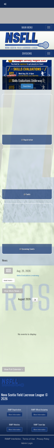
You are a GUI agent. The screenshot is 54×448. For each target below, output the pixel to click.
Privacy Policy (43, 438)
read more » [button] (8, 280)
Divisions (27, 53)
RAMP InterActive (13, 438)
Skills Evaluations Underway (28, 275)
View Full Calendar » (13, 369)
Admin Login (27, 443)
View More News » (12, 290)
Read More (27, 86)
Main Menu (27, 27)
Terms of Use (29, 438)
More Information (14, 414)
